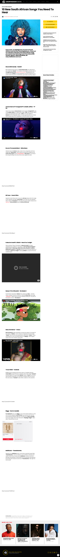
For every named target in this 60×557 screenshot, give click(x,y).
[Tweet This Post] (53, 16)
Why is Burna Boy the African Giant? (49, 94)
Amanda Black (20, 153)
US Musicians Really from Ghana (49, 87)
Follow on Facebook (50, 27)
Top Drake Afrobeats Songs (48, 95)
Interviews (34, 1)
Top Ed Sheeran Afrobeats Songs (49, 89)
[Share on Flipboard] (55, 16)
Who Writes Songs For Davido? (49, 98)
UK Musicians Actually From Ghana (50, 94)
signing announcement (21, 72)
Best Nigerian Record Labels (48, 83)
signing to (8, 202)
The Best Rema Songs (47, 86)
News (23, 1)
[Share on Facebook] (51, 16)
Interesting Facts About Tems (49, 92)
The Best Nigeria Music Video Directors (49, 97)
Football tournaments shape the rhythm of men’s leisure (49, 33)
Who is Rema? (46, 82)
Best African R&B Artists (48, 88)
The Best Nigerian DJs (47, 96)
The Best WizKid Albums (48, 84)
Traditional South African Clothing (48, 81)
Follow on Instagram (51, 24)
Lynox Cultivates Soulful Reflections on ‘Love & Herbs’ (49, 37)
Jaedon (4, 540)
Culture (30, 1)
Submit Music (43, 1)
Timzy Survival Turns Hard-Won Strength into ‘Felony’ (49, 50)
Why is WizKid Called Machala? (49, 83)
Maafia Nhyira (7, 16)
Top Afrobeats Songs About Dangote (48, 91)
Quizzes (39, 1)
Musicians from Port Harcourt (49, 89)
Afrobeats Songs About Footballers (47, 86)
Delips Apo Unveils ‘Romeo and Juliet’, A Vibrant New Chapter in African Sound (49, 45)
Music (27, 1)
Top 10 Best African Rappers (48, 80)
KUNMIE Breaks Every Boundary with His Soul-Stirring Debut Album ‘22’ (50, 41)
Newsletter (47, 1)
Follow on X (51, 21)
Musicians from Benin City (48, 90)
